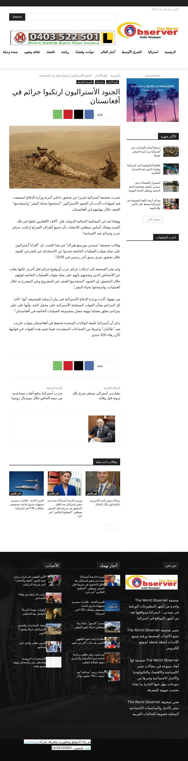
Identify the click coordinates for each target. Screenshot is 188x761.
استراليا (100, 82)
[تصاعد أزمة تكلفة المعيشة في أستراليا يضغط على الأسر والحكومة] (171, 204)
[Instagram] (168, 3)
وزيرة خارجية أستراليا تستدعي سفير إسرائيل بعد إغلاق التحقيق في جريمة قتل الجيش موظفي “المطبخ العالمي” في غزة (64, 508)
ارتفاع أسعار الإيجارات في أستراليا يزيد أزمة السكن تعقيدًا (145, 151)
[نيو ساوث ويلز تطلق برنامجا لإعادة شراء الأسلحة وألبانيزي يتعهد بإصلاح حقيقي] (112, 658)
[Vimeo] (156, 3)
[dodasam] (101, 429)
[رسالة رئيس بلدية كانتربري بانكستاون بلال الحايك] (103, 483)
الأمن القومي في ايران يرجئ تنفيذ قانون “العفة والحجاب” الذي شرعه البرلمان (30, 580)
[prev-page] (116, 527)
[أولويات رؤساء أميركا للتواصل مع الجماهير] (53, 613)
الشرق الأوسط (85, 82)
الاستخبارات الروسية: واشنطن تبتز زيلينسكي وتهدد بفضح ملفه (29, 662)
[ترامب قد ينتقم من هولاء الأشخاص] (53, 598)
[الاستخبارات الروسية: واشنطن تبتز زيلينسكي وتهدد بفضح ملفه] (53, 662)
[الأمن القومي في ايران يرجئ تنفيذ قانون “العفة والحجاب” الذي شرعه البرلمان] (53, 580)
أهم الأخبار (101, 75)
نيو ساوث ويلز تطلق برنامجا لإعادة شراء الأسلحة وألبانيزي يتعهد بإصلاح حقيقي (88, 658)
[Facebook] (175, 3)
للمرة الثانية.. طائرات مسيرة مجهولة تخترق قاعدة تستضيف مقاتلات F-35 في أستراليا (27, 504)
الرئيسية (115, 75)
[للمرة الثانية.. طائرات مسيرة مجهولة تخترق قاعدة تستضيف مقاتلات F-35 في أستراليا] (26, 483)
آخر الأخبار (54, 493)
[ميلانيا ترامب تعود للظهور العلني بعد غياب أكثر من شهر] (112, 642)
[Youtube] (150, 3)
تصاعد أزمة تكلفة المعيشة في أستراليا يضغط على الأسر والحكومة (143, 204)
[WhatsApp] (57, 114)
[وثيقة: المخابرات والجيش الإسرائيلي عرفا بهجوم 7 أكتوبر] (53, 629)
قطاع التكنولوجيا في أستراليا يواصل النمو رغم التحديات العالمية (143, 169)
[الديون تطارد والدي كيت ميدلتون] (53, 646)
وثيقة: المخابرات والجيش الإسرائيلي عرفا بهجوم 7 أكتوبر (31, 629)
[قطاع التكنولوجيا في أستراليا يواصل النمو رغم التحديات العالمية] (171, 168)
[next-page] (108, 527)
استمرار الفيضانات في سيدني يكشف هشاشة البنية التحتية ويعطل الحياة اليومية (144, 186)
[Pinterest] (68, 114)
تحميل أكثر (154, 219)
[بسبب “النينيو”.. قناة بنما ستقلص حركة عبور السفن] (112, 626)
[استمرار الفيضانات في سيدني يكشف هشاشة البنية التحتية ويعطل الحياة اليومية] (171, 186)
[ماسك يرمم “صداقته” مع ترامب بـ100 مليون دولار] (112, 675)
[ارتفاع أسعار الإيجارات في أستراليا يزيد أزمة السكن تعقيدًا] (171, 151)
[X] (162, 3)
